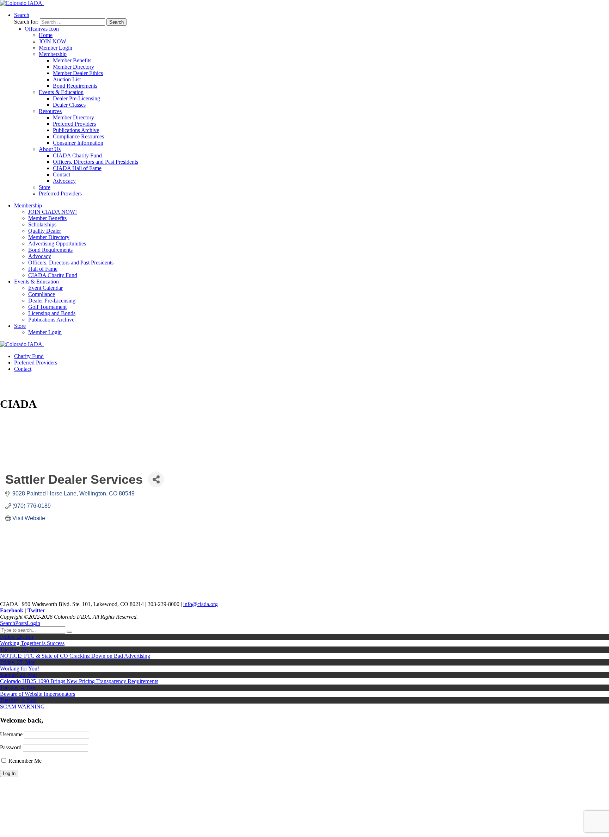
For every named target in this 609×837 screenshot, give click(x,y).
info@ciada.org (200, 604)
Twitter (36, 610)
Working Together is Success (32, 643)
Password (10, 747)
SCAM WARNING (22, 707)
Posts (21, 623)
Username (11, 734)
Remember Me (24, 761)
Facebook (11, 610)
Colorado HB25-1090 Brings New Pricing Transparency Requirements (79, 681)
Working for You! (19, 669)
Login (33, 623)
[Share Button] (156, 479)
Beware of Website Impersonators (37, 694)
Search (7, 623)
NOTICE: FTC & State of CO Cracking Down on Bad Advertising (75, 656)
